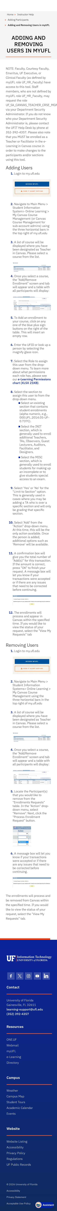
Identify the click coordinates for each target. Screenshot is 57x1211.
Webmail (13, 1045)
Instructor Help (25, 14)
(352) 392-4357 (18, 1014)
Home (10, 14)
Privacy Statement (16, 1197)
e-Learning (14, 1057)
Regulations (15, 1159)
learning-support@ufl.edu (25, 1009)
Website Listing (17, 1141)
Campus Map (15, 1096)
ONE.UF (12, 1039)
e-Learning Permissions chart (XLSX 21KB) (32, 381)
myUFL (11, 1051)
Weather (12, 1090)
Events (11, 1113)
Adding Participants (18, 19)
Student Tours (16, 1102)
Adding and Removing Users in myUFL (29, 25)
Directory (13, 1063)
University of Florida (26, 1184)
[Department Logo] (29, 958)
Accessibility (15, 1147)
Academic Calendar (20, 1108)
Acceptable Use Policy (19, 1203)
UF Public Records (19, 1164)
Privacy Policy (16, 1153)
